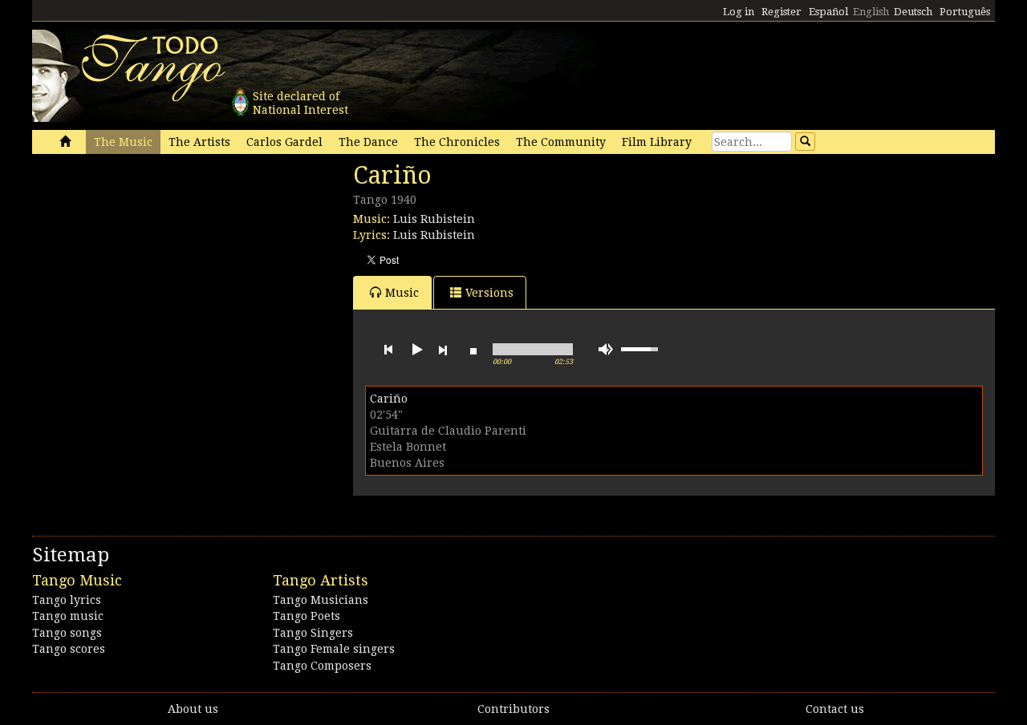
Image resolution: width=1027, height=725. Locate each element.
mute (606, 349)
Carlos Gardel (284, 142)
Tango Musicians (320, 599)
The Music (123, 142)
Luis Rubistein (434, 219)
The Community (561, 142)
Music (402, 292)
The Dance (368, 142)
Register (781, 12)
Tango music (68, 616)
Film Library (657, 142)
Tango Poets (306, 616)
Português (965, 12)
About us (193, 709)
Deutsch (913, 12)
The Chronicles (457, 142)
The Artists (199, 142)
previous (388, 349)
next (443, 349)
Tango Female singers (334, 648)
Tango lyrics (66, 599)
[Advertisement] (152, 271)
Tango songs (67, 632)
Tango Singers (313, 632)
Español (828, 12)
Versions (489, 292)
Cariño (389, 398)
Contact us (835, 709)
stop (473, 349)
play (416, 350)
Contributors (513, 709)
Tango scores (68, 648)
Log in (738, 12)
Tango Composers (322, 665)
